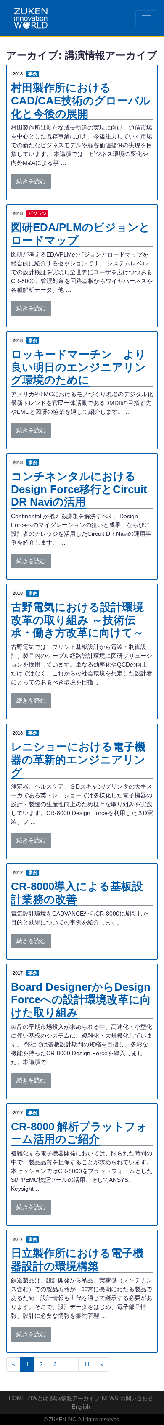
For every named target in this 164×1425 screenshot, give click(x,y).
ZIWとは (37, 1398)
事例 (32, 73)
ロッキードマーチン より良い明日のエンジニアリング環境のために (78, 367)
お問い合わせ (136, 1398)
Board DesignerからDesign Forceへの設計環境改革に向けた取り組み (81, 999)
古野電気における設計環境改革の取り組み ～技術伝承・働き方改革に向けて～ (77, 620)
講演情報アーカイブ (75, 1398)
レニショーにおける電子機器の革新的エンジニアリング (78, 759)
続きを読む (31, 181)
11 (87, 1364)
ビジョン (37, 213)
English (81, 1407)
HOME (17, 1398)
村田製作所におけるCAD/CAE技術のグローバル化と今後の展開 (81, 100)
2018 (18, 73)
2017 (18, 872)
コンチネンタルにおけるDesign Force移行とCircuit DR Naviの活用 (79, 489)
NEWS (110, 1398)
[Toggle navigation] (146, 18)
